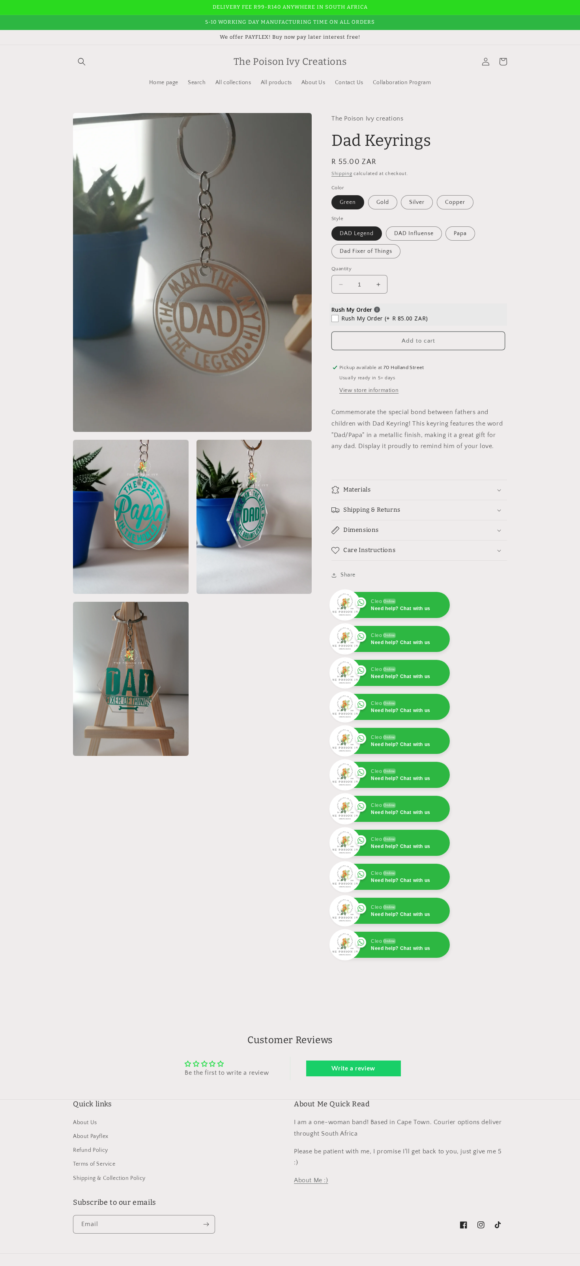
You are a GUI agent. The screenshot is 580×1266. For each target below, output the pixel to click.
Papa (460, 233)
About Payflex (91, 1170)
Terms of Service (94, 1198)
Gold (382, 202)
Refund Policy (90, 1184)
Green (348, 202)
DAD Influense (414, 233)
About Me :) (311, 1214)
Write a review (353, 1102)
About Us (85, 1156)
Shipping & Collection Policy (109, 1212)
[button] (81, 61)
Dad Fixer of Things (366, 251)
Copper (455, 202)
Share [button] (348, 575)
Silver (417, 202)
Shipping (341, 173)
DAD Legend (357, 233)
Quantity (341, 268)
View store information (369, 390)
